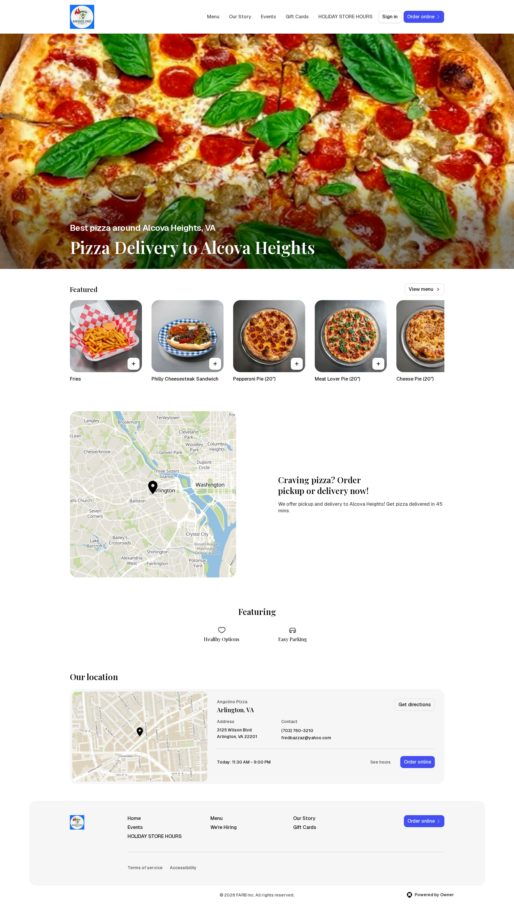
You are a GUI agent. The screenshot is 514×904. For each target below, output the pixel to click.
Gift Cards (297, 17)
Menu (213, 17)
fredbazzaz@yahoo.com (306, 738)
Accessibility (183, 867)
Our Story (240, 17)
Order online (417, 762)
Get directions (414, 704)
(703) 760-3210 (297, 731)
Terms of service (145, 867)
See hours (380, 762)
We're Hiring (223, 827)
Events (268, 17)
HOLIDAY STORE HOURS (345, 17)
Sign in (390, 17)
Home (134, 818)
